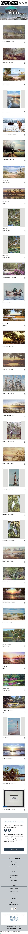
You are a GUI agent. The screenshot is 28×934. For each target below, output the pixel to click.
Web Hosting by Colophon (14, 928)
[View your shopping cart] (20, 3)
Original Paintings (14, 888)
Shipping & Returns (14, 904)
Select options (24, 85)
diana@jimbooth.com (13, 902)
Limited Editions (14, 875)
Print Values (14, 864)
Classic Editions (14, 877)
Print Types (14, 861)
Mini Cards (14, 880)
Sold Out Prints (14, 891)
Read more (24, 42)
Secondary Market (14, 867)
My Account (14, 894)
